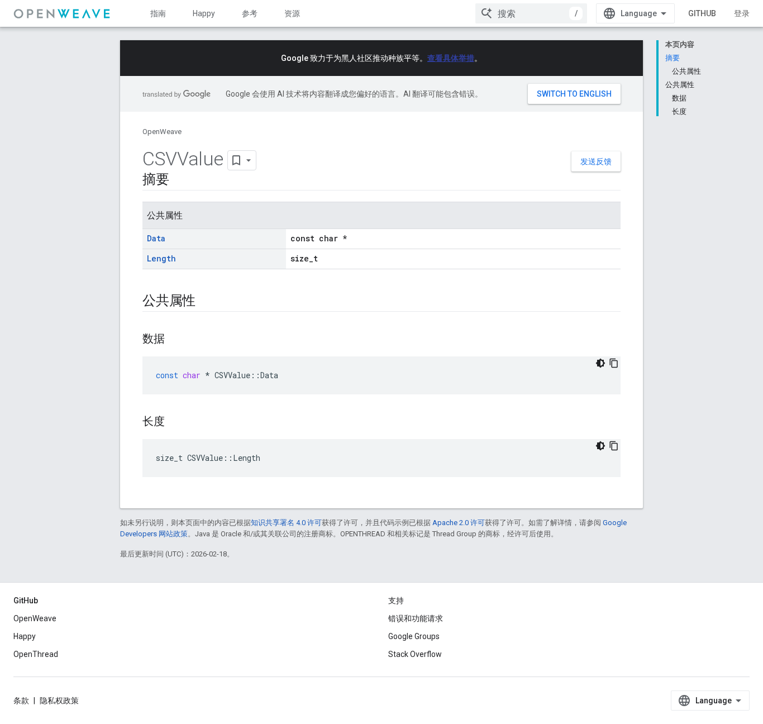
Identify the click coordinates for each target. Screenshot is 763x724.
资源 (292, 13)
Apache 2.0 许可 (458, 522)
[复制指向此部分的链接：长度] (176, 422)
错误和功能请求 (415, 618)
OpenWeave (162, 131)
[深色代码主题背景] (600, 363)
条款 (21, 700)
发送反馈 (596, 161)
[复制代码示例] (614, 363)
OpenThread (35, 654)
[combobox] (531, 13)
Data (156, 238)
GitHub (702, 13)
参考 (249, 13)
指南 (158, 13)
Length (161, 258)
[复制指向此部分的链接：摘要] (180, 180)
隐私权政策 (59, 700)
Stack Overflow (415, 654)
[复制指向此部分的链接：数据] (176, 339)
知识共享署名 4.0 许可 (286, 522)
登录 (742, 13)
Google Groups (414, 636)
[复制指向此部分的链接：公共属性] (206, 301)
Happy (204, 13)
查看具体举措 (450, 58)
